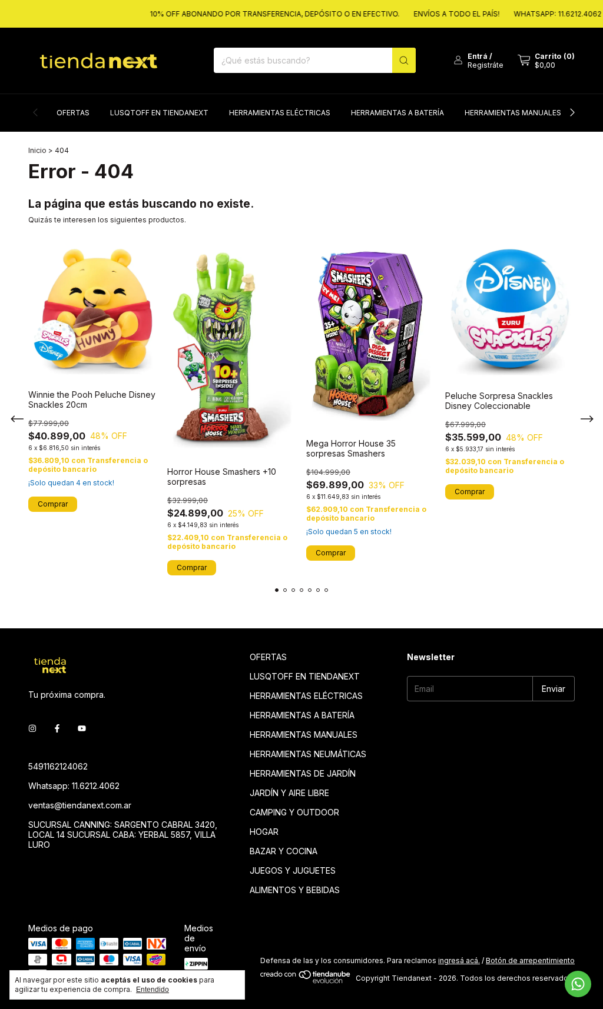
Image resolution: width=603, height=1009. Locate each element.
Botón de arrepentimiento (530, 960)
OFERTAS (73, 112)
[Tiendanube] (306, 981)
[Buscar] (404, 60)
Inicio (37, 150)
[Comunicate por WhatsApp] (578, 984)
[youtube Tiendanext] (82, 728)
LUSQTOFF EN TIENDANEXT (159, 112)
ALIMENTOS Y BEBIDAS (295, 890)
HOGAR (264, 832)
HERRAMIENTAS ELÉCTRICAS (279, 112)
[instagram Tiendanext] (32, 728)
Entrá (478, 56)
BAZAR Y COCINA (283, 851)
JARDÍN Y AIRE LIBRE (289, 793)
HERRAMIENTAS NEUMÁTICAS (308, 754)
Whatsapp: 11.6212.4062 (74, 786)
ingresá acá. (459, 960)
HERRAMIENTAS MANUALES (513, 112)
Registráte (485, 65)
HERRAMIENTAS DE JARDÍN (303, 773)
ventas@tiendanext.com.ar (79, 805)
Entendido (152, 989)
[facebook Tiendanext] (57, 728)
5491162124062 (58, 766)
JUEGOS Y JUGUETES (293, 870)
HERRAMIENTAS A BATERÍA (397, 112)
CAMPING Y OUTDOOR (294, 812)
